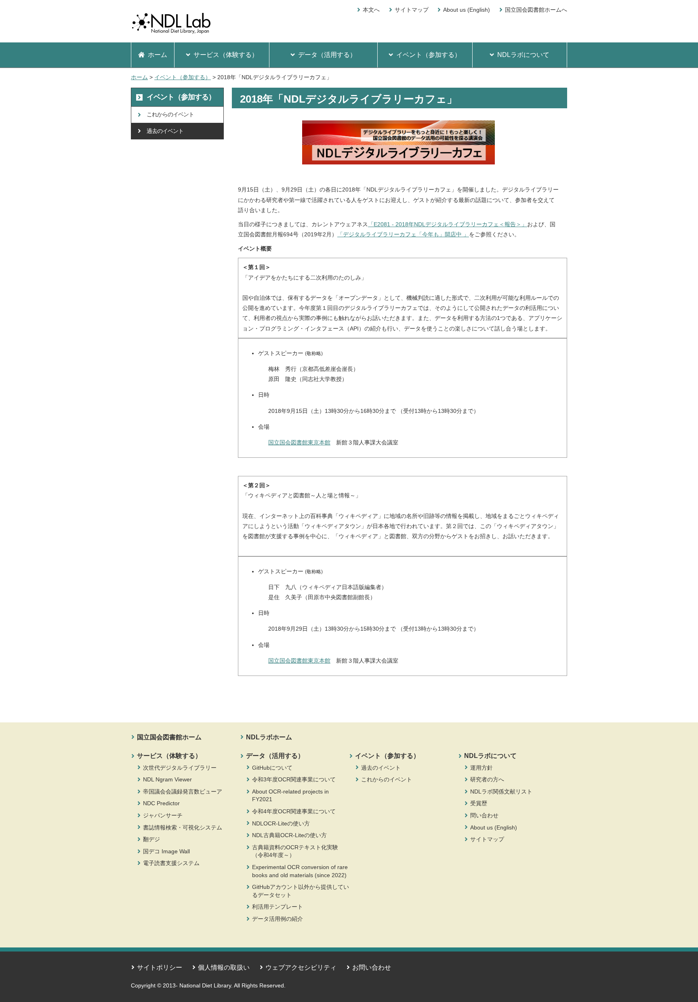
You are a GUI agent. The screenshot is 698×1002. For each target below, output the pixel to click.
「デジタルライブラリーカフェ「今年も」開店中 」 (403, 234)
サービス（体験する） (169, 755)
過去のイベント (381, 767)
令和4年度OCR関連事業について (294, 811)
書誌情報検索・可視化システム (182, 827)
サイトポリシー (159, 967)
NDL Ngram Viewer (167, 779)
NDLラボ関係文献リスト (501, 791)
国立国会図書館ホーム (169, 737)
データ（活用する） (275, 755)
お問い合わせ (371, 967)
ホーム (139, 77)
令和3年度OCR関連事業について (294, 779)
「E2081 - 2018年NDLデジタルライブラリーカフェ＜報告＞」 (447, 224)
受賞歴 (478, 803)
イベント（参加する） (182, 77)
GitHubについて (272, 767)
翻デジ (151, 839)
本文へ (371, 9)
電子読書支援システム (171, 863)
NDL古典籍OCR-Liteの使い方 (289, 835)
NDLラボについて (490, 755)
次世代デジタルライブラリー (180, 767)
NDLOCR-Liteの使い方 (281, 823)
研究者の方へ (487, 779)
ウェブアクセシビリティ (300, 967)
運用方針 (481, 767)
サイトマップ (412, 9)
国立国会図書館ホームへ (536, 9)
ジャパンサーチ (163, 815)
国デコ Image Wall (166, 851)
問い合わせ (484, 815)
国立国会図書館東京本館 (299, 442)
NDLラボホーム (269, 737)
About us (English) (466, 9)
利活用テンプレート (277, 906)
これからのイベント (386, 779)
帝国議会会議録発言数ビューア (182, 791)
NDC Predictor (161, 803)
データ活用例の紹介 (277, 919)
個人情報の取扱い (224, 967)
